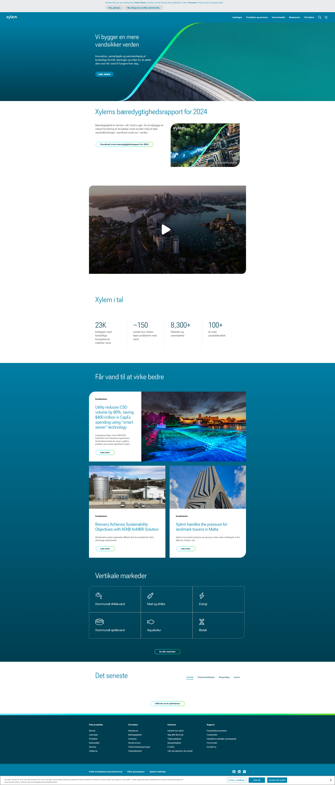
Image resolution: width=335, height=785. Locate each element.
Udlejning (93, 751)
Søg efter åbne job (175, 735)
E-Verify (171, 747)
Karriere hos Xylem (176, 730)
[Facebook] (234, 771)
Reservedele (94, 743)
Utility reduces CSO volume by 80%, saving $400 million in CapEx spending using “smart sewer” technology (114, 417)
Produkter (93, 739)
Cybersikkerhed (135, 751)
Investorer (132, 739)
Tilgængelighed (174, 739)
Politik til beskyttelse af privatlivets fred (105, 772)
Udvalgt (189, 677)
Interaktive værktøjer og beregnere (221, 739)
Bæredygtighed (135, 735)
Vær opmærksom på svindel (180, 751)
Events (237, 677)
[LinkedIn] (239, 771)
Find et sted (212, 743)
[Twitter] (244, 771)
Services (92, 747)
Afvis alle (256, 780)
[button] (167, 229)
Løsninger (237, 17)
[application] (167, 230)
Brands (92, 730)
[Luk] (331, 780)
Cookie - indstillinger (237, 780)
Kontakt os (211, 747)
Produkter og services (257, 17)
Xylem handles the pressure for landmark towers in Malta (201, 527)
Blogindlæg (224, 677)
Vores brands (278, 17)
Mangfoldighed (174, 743)
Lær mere (104, 74)
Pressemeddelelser (206, 677)
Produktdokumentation (217, 730)
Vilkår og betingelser (136, 772)
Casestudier (212, 735)
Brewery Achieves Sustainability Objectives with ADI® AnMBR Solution (127, 527)
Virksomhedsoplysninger (139, 747)
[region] (167, 780)
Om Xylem (309, 17)
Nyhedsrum (133, 730)
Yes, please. (114, 8)
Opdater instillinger (158, 772)
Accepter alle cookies (277, 780)
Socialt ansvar (134, 743)
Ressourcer (294, 17)
